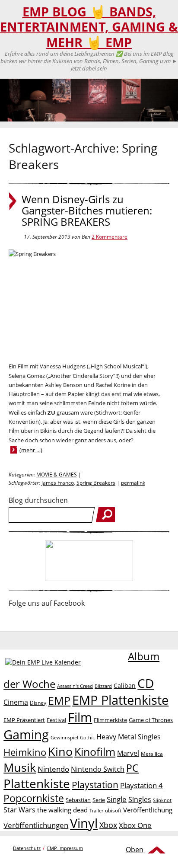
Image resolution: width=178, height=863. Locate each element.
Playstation (95, 785)
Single (117, 799)
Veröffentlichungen (35, 825)
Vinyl (84, 823)
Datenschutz (27, 848)
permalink (133, 482)
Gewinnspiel (64, 737)
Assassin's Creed (75, 686)
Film (80, 717)
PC (132, 768)
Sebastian (78, 800)
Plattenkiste (36, 783)
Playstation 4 (141, 785)
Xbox (108, 825)
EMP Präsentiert (24, 720)
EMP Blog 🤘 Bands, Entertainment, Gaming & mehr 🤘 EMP (89, 27)
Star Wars (19, 810)
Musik (19, 767)
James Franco (57, 482)
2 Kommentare (109, 236)
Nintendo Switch (97, 769)
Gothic (87, 737)
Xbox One (135, 825)
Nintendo (53, 769)
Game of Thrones (151, 720)
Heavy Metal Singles (128, 737)
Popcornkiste (33, 798)
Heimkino (24, 752)
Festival (56, 720)
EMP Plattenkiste (120, 700)
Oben (134, 849)
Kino (60, 751)
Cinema (15, 702)
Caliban (125, 685)
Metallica (152, 753)
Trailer (96, 810)
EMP (59, 700)
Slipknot (162, 800)
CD (145, 683)
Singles (139, 799)
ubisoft (113, 810)
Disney (38, 702)
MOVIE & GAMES (56, 474)
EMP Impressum (65, 848)
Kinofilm (94, 751)
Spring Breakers (95, 482)
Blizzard (103, 686)
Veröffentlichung (147, 809)
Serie (98, 800)
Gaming (26, 734)
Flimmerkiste (110, 720)
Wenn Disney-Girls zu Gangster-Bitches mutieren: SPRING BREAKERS (87, 210)
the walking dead (62, 809)
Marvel (128, 753)
